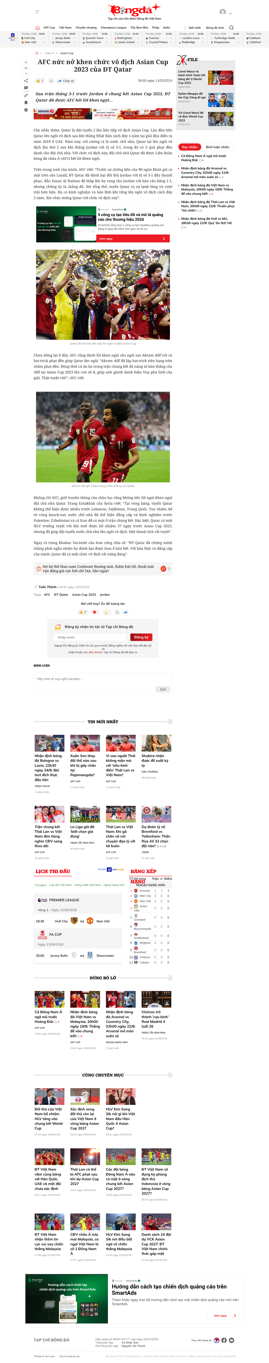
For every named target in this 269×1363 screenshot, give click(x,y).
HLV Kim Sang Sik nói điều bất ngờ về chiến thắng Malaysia (119, 1241)
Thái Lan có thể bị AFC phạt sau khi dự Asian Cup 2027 (84, 1176)
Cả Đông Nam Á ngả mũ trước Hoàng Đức (48, 1017)
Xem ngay (105, 238)
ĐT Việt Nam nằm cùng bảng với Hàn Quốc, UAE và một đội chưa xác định (48, 1179)
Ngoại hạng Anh (114, 885)
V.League (40, 885)
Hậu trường (150, 771)
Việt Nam (65, 27)
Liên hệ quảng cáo (69, 1356)
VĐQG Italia (42, 786)
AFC (47, 595)
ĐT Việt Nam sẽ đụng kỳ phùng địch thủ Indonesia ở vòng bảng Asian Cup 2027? (156, 1181)
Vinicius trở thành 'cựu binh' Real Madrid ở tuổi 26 (155, 1019)
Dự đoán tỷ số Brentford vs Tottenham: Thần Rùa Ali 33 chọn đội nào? (156, 836)
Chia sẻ (68, 81)
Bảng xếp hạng (144, 872)
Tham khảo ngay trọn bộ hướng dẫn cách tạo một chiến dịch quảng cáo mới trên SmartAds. (175, 1302)
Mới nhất (195, 28)
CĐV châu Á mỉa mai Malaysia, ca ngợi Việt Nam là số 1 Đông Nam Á (84, 1244)
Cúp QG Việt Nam (60, 885)
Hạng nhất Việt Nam (88, 885)
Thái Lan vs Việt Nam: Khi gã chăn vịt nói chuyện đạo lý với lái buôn (120, 836)
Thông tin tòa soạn (44, 1356)
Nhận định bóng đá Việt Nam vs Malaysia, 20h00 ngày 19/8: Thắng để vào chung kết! (85, 1024)
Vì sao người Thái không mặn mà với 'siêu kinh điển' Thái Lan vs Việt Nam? (120, 765)
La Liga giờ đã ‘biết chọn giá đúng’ (82, 832)
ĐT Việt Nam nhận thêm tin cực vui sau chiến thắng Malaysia (49, 1241)
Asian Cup (66, 53)
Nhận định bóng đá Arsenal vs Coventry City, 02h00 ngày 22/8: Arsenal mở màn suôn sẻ (120, 1024)
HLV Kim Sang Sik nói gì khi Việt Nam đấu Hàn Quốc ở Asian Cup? (120, 1118)
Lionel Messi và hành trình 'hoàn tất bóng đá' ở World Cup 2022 (191, 77)
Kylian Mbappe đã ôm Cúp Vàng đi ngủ (192, 95)
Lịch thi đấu (53, 871)
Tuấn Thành (48, 587)
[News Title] (26, 103)
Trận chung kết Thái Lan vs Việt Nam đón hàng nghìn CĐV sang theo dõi (48, 836)
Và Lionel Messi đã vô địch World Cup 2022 (190, 116)
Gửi (163, 689)
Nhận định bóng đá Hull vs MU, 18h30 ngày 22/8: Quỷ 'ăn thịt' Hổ (206, 223)
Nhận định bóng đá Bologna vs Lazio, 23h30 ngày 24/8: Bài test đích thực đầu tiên (48, 768)
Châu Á (49, 53)
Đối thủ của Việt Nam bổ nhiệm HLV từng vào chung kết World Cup (49, 1118)
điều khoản (96, 652)
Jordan (105, 595)
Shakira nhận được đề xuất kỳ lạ (155, 761)
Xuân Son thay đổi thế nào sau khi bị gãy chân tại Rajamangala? (83, 765)
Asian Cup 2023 (84, 595)
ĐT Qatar (61, 595)
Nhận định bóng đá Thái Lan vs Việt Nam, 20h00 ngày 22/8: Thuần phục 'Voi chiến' (208, 206)
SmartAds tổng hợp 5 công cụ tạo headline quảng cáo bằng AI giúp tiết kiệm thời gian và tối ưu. (131, 226)
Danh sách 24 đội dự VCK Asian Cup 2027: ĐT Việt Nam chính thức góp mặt (156, 1244)
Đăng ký (141, 637)
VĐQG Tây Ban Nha (82, 842)
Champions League (114, 27)
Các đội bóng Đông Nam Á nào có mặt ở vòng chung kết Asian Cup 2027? (120, 1179)
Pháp (155, 27)
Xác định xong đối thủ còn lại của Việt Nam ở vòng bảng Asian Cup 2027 (84, 1118)
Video (145, 852)
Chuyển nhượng (86, 27)
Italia (166, 27)
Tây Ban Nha (139, 27)
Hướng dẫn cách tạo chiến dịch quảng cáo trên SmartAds (169, 1289)
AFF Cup (49, 27)
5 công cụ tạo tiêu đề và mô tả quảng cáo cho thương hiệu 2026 (130, 217)
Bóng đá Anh (215, 28)
